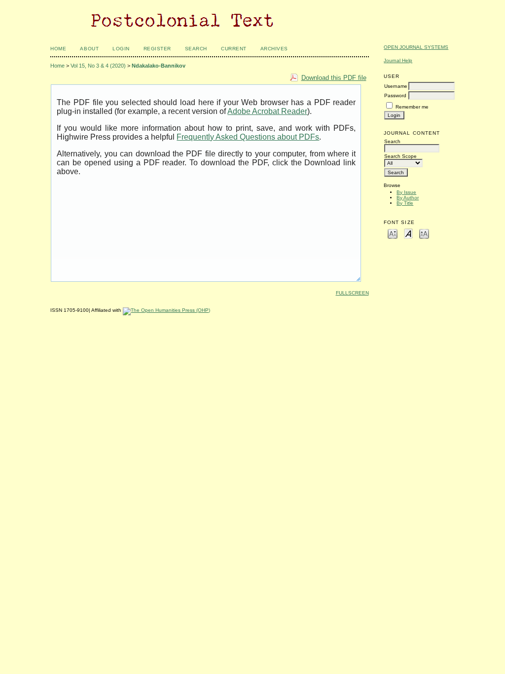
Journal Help (398, 60)
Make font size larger (424, 233)
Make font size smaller (392, 233)
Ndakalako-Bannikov (158, 66)
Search (196, 48)
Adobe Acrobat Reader (267, 111)
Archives (274, 48)
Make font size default (408, 233)
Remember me (412, 107)
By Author (408, 197)
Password (395, 95)
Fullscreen (352, 293)
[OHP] (166, 310)
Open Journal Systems (416, 47)
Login (121, 48)
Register (157, 48)
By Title (405, 203)
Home (58, 48)
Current (234, 48)
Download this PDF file (333, 77)
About (89, 48)
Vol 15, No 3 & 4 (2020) (98, 66)
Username (395, 86)
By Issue (406, 192)
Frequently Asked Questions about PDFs (248, 137)
